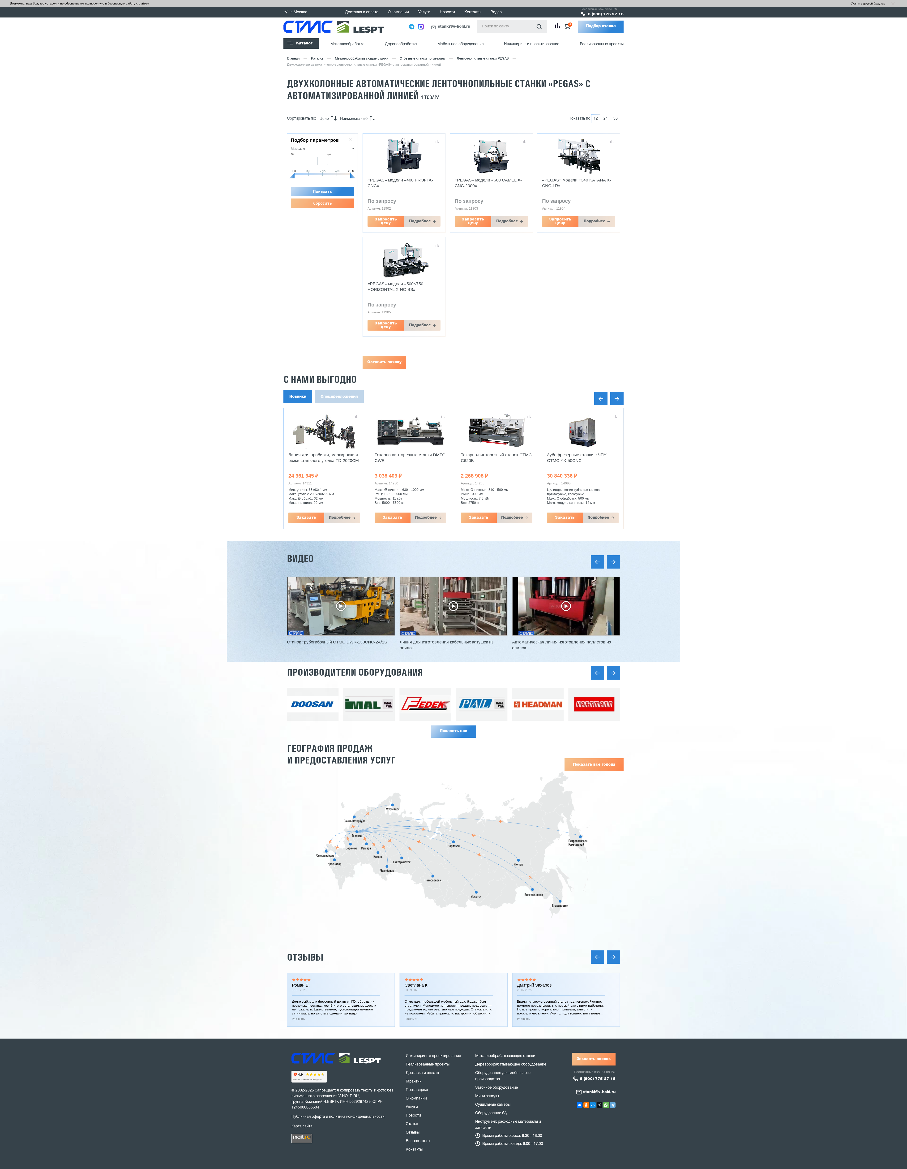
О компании (398, 12)
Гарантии (414, 1081)
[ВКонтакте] (579, 1105)
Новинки (297, 396)
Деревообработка (401, 44)
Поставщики (417, 1090)
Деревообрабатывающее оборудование (510, 1064)
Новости (447, 12)
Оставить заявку (384, 362)
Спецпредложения (339, 396)
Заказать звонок (594, 1059)
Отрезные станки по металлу (422, 58)
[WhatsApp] (606, 1105)
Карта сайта (301, 1126)
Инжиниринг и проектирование (531, 44)
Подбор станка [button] (601, 26)
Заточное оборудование (496, 1087)
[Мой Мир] (593, 1105)
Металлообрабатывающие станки (361, 58)
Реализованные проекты (602, 44)
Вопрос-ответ (418, 1141)
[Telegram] (613, 1105)
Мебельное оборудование (460, 44)
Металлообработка (347, 44)
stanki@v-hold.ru (454, 26)
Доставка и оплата (361, 12)
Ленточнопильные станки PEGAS (483, 58)
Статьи (412, 1124)
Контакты (472, 12)
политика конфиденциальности (357, 1116)
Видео (496, 12)
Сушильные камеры (492, 1104)
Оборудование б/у (491, 1113)
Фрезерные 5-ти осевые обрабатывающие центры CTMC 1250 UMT (579, 461)
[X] (599, 1105)
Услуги (424, 12)
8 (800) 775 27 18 (606, 14)
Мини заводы (487, 1096)
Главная (293, 58)
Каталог (304, 43)
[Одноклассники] (586, 1105)
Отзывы (305, 957)
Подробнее (420, 221)
